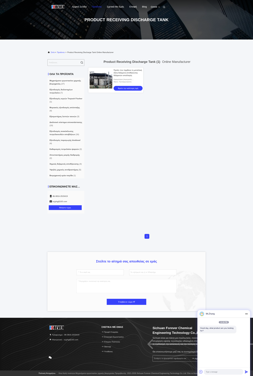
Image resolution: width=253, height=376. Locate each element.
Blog (144, 6)
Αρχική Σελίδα (79, 6)
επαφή (133, 6)
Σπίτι (53, 52)
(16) (64, 132)
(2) (66, 149)
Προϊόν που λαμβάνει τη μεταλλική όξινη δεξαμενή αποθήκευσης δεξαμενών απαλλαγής (128, 72)
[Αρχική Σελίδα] (58, 7)
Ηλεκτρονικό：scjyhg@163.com (64, 340)
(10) (66, 123)
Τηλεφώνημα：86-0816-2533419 (65, 335)
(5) (65, 170)
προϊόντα (61, 52)
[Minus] (246, 313)
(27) (65, 82)
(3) (64, 116)
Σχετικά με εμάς (115, 6)
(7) (61, 91)
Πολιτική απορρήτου (47, 373)
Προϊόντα (96, 6)
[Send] (246, 372)
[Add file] (201, 372)
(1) (66, 100)
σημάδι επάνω (198, 359)
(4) (65, 109)
